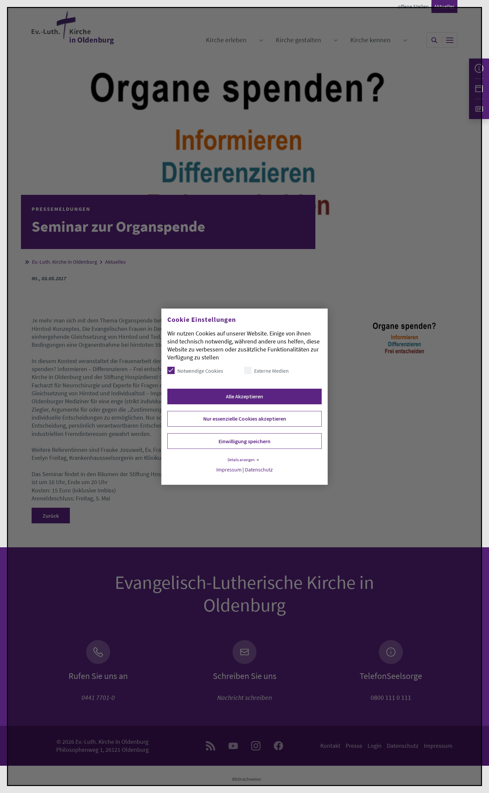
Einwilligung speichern (244, 441)
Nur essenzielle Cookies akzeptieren (244, 418)
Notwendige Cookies (200, 370)
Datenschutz (259, 469)
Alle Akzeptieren (244, 396)
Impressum (229, 469)
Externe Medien (271, 370)
